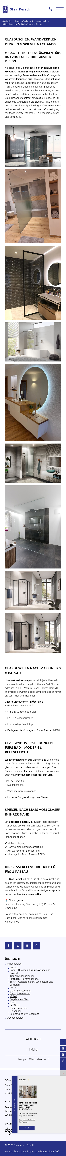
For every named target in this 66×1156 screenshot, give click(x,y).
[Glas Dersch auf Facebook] (8, 945)
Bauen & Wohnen (23, 21)
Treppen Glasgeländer (22, 976)
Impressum (33, 1151)
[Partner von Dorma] (11, 1134)
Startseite (6, 21)
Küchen (14, 967)
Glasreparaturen (18, 1008)
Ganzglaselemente (20, 993)
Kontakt (9, 1151)
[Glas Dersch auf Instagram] (17, 945)
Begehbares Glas (19, 999)
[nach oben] (63, 1067)
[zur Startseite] (22, 9)
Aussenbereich (15, 1017)
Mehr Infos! (27, 1128)
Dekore (13, 987)
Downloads (20, 1151)
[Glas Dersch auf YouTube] (27, 945)
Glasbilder (15, 1011)
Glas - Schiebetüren (20, 990)
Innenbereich (41, 21)
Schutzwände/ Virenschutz (24, 1013)
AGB (57, 1151)
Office (13, 1002)
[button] (60, 9)
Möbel (13, 996)
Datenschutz (47, 1151)
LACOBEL (15, 1005)
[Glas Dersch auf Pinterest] (36, 945)
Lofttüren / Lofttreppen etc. (24, 978)
